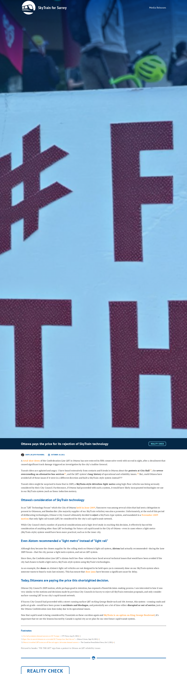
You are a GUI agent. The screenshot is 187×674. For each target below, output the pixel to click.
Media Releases (157, 7)
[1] (151, 470)
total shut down (31, 460)
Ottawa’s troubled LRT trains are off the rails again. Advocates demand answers (51, 642)
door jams (90, 571)
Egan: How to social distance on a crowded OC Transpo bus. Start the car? (49, 639)
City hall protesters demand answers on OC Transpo (41, 636)
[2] (65, 474)
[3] (138, 474)
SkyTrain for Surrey (52, 7)
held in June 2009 (85, 507)
